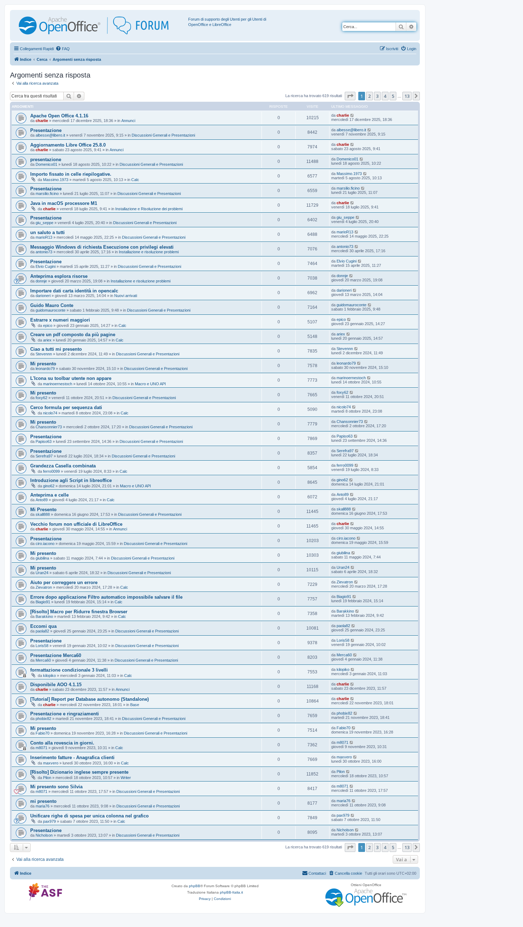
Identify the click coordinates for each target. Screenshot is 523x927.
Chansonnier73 (49, 427)
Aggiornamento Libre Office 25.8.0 (68, 145)
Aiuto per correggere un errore (63, 582)
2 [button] (369, 96)
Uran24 (42, 573)
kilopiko (49, 675)
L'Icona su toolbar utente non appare (70, 378)
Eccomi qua (43, 626)
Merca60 (43, 660)
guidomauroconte (50, 310)
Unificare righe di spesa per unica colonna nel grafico (89, 816)
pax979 (49, 821)
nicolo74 (50, 413)
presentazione (45, 159)
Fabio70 (42, 733)
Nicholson (44, 835)
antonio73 (44, 252)
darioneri (43, 295)
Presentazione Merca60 (55, 655)
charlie (42, 120)
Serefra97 (44, 456)
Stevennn (44, 354)
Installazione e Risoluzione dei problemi (149, 209)
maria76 (42, 806)
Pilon (47, 777)
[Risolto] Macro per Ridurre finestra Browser (78, 611)
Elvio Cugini (46, 266)
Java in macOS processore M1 (63, 203)
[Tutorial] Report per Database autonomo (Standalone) (89, 699)
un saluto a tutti (47, 232)
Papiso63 (44, 441)
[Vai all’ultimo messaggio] (352, 115)
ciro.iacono (45, 543)
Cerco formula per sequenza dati (66, 407)
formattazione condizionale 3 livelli (69, 670)
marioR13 (44, 237)
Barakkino (44, 616)
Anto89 (42, 500)
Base (134, 705)
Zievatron (44, 587)
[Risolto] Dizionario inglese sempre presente (79, 772)
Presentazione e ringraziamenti (64, 713)
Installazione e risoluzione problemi (149, 252)
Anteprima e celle (49, 495)
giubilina (42, 558)
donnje (41, 281)
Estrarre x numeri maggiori (60, 320)
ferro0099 (51, 471)
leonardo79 (45, 368)
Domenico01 (46, 164)
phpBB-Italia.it (231, 892)
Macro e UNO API (150, 384)
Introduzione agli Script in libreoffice (71, 480)
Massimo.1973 (55, 180)
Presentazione (46, 130)
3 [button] (377, 96)
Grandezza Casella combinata (63, 465)
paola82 (42, 631)
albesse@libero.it (50, 135)
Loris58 (42, 645)
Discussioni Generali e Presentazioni (163, 135)
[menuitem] (63, 48)
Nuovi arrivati (125, 295)
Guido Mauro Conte (51, 305)
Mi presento (43, 363)
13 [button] (407, 96)
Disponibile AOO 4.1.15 (55, 684)
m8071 (41, 748)
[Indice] (100, 25)
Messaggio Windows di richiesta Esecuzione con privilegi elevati (102, 247)
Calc (135, 180)
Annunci (128, 120)
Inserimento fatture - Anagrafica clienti (72, 757)
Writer (126, 777)
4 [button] (385, 96)
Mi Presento (43, 509)
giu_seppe (44, 223)
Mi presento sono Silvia (56, 786)
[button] (350, 96)
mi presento (43, 801)
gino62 (48, 486)
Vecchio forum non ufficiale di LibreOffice (76, 524)
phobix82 (43, 718)
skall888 (43, 514)
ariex (47, 340)
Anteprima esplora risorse (59, 276)
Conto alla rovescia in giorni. (62, 743)
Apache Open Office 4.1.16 (59, 115)
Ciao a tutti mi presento (56, 349)
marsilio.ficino (47, 193)
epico (47, 325)
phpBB (194, 886)
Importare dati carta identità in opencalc (74, 290)
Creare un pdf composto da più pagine (72, 334)
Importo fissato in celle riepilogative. (70, 174)
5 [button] (393, 96)
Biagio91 (43, 602)
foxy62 (41, 398)
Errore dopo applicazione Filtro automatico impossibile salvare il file (106, 597)
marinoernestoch (57, 384)
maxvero (50, 763)
